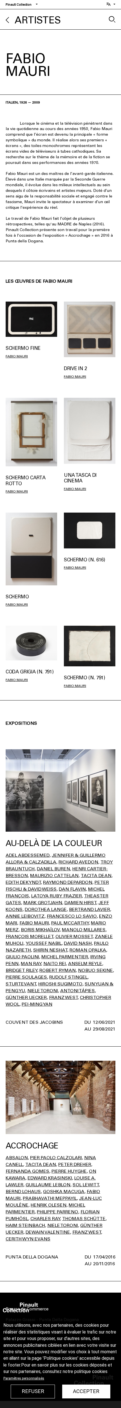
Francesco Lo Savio (72, 916)
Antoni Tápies (77, 990)
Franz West (63, 997)
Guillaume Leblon (48, 1184)
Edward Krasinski (50, 1178)
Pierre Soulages (26, 977)
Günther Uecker (26, 997)
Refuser (33, 1391)
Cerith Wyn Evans (28, 1239)
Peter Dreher (74, 1164)
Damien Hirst (80, 902)
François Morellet (29, 936)
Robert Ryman (57, 970)
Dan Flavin (72, 889)
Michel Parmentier (64, 956)
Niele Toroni (42, 990)
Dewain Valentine (48, 1232)
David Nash (78, 943)
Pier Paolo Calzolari (56, 1157)
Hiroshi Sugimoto (60, 984)
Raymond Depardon (67, 882)
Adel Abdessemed (28, 855)
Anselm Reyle (85, 963)
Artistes (38, 20)
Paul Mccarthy (70, 923)
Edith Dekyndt (23, 882)
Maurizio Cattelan (54, 875)
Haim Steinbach (25, 1225)
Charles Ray (45, 1218)
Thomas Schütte (84, 1218)
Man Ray (31, 963)
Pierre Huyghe (69, 1171)
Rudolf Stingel (68, 977)
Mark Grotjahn (42, 902)
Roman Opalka (88, 950)
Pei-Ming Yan (37, 1004)
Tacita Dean (96, 875)
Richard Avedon (78, 862)
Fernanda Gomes (27, 1171)
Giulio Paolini (22, 956)
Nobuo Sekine (95, 970)
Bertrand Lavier (89, 909)
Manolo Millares (84, 929)
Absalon (17, 1157)
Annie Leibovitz (25, 916)
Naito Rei (54, 963)
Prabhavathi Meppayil (50, 1198)
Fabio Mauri (17, 356)
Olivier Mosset (74, 936)
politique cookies (90, 1371)
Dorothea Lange (46, 909)
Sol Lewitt (86, 1184)
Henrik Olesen (48, 1205)
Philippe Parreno (57, 1211)
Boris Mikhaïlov (40, 929)
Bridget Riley (21, 970)
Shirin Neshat (50, 950)
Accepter (86, 1391)
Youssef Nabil (44, 943)
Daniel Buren (53, 868)
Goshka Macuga (63, 1191)
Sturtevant (21, 984)
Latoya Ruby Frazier (56, 896)
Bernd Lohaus (23, 1191)
